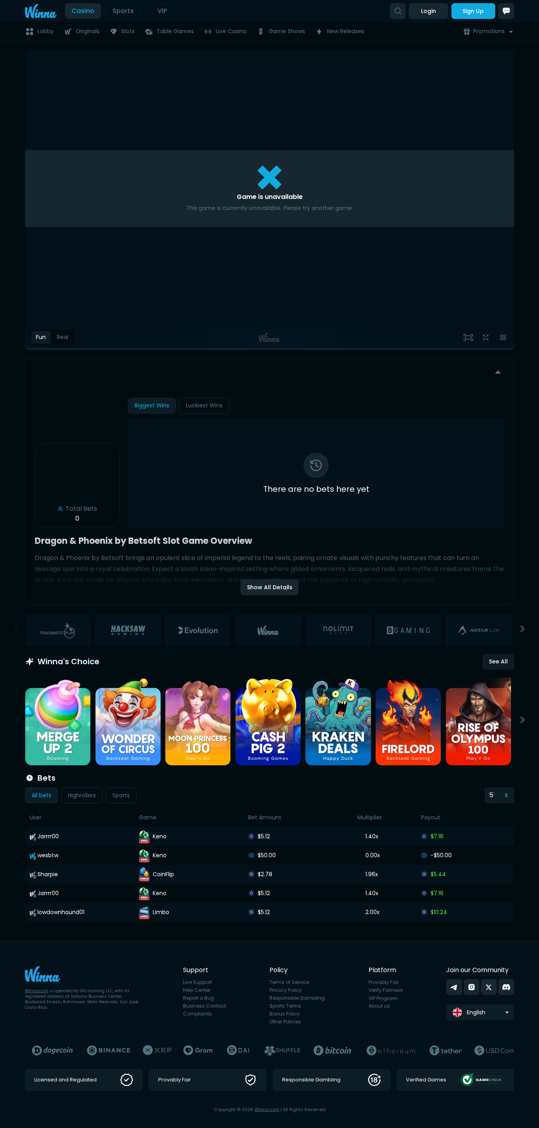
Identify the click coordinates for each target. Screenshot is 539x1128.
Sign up (473, 11)
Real (62, 337)
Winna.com (36, 991)
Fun (41, 337)
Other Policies (285, 1022)
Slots (128, 31)
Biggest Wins (152, 405)
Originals (87, 31)
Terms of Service (289, 982)
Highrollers (82, 795)
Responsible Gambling (297, 998)
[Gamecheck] (483, 1080)
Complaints (197, 1014)
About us (379, 1006)
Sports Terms (285, 1006)
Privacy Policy (286, 990)
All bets (41, 795)
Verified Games (426, 1080)
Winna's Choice (68, 662)
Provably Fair (384, 982)
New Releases (345, 31)
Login (428, 11)
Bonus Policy (285, 1014)
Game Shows (287, 31)
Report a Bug (198, 998)
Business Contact (204, 1006)
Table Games (175, 31)
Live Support (197, 982)
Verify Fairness (386, 990)
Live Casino (231, 31)
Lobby (45, 31)
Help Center (196, 990)
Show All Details (269, 587)
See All (498, 661)
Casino (82, 10)
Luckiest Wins (204, 405)
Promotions (489, 31)
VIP (162, 10)
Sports (123, 10)
